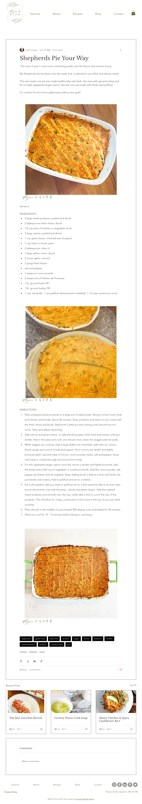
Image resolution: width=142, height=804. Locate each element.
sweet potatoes (28, 644)
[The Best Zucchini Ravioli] (26, 701)
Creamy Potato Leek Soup (71, 717)
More (110, 31)
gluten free (40, 638)
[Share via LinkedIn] (34, 661)
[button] (132, 31)
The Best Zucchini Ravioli (25, 717)
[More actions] (120, 50)
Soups (41, 31)
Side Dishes (96, 31)
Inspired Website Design (85, 799)
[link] (133, 12)
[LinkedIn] (124, 784)
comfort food (57, 644)
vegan (76, 638)
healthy (109, 638)
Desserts (66, 31)
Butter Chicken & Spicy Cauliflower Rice (114, 719)
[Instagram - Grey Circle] (114, 784)
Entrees (28, 31)
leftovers (98, 638)
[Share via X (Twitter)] (27, 661)
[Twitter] (135, 784)
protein (66, 638)
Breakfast (80, 31)
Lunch (42, 651)
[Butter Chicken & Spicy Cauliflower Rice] (116, 701)
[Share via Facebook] (21, 661)
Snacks (53, 31)
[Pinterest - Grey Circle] (130, 784)
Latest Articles (13, 31)
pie (68, 644)
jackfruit (43, 644)
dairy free (54, 638)
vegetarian (26, 638)
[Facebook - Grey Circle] (119, 784)
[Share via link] (41, 661)
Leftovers (33, 651)
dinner (86, 638)
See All (133, 685)
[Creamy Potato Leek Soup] (71, 701)
